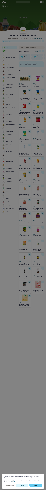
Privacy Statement (10, 481)
